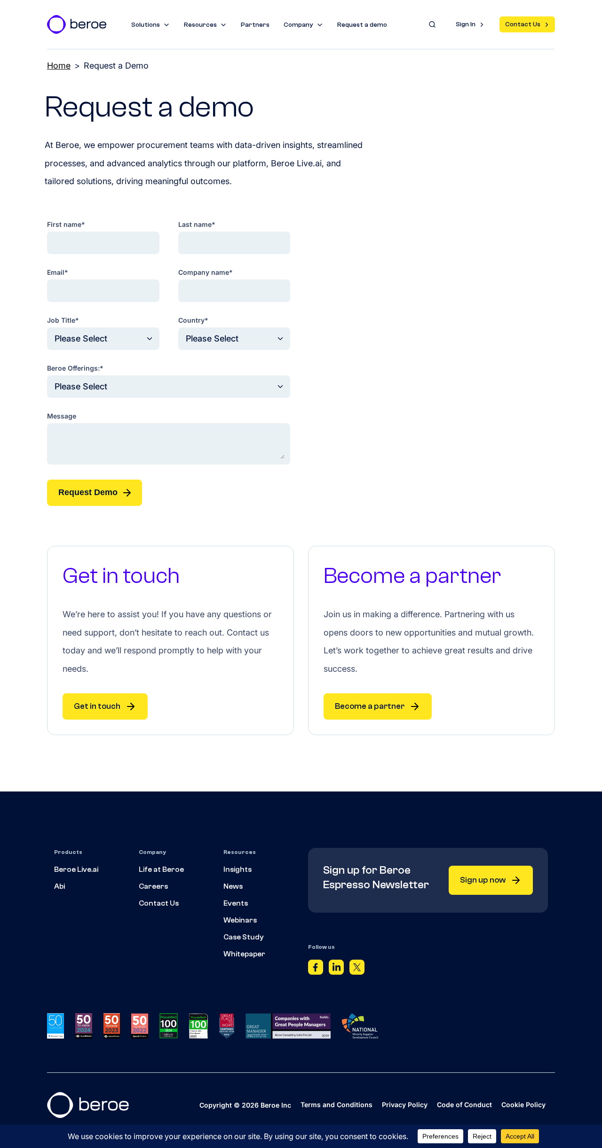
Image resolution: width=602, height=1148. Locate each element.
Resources (200, 25)
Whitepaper (244, 954)
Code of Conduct (464, 1105)
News (233, 886)
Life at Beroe (161, 869)
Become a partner (369, 706)
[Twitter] (356, 969)
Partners (255, 25)
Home (59, 65)
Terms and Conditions (336, 1105)
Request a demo (362, 25)
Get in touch (97, 706)
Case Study (243, 937)
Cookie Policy (523, 1105)
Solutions (145, 25)
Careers (153, 886)
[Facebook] (315, 969)
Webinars (240, 920)
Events (235, 903)
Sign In (465, 24)
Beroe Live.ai (76, 869)
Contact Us (522, 24)
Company (298, 25)
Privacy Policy (405, 1105)
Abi (59, 886)
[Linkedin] (336, 969)
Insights (237, 869)
